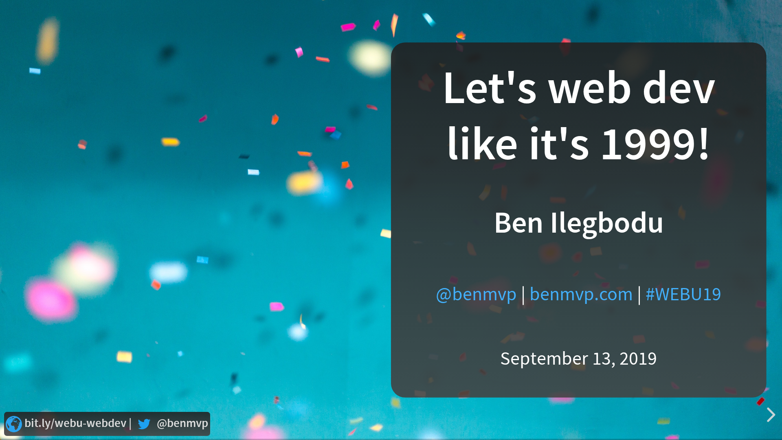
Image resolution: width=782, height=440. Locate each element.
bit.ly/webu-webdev (75, 423)
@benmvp (476, 294)
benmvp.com (581, 294)
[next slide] (769, 414)
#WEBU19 (683, 294)
